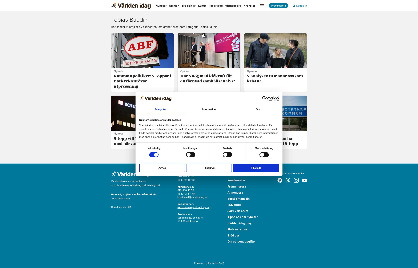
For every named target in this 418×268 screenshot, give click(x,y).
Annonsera (235, 192)
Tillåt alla (256, 167)
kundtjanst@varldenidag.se (192, 197)
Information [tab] (209, 109)
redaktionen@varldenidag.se (193, 207)
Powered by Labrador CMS (209, 263)
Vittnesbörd (233, 5)
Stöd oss (233, 235)
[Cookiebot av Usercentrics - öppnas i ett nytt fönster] (264, 98)
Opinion (174, 5)
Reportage (216, 5)
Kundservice (236, 180)
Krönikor (249, 5)
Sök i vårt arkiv (237, 211)
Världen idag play (239, 223)
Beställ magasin (238, 198)
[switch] (190, 154)
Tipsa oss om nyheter (242, 217)
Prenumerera (236, 186)
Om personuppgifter (241, 241)
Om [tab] (258, 109)
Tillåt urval (209, 167)
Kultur (202, 5)
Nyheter (161, 5)
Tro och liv (189, 5)
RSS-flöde (234, 204)
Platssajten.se (237, 229)
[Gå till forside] (131, 5)
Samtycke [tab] (160, 109)
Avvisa (162, 167)
